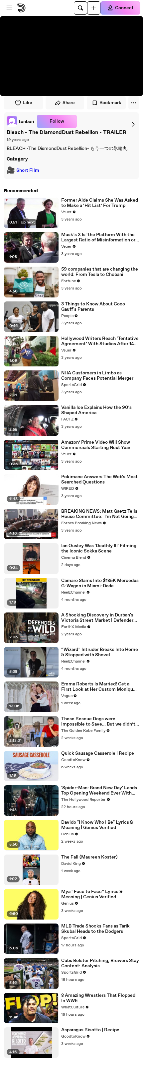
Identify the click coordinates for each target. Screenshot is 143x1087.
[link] (20, 121)
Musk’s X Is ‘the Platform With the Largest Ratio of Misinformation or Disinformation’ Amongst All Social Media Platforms (99, 237)
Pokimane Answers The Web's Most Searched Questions (99, 479)
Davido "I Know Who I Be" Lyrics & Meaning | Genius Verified (97, 825)
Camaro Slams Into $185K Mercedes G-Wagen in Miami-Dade (100, 583)
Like (27, 103)
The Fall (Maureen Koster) (89, 857)
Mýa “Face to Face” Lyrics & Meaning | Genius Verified (91, 894)
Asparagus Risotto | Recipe (90, 1030)
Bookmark (110, 103)
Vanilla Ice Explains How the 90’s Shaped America (96, 410)
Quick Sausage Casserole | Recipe (97, 753)
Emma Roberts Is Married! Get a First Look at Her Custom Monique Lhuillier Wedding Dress (98, 686)
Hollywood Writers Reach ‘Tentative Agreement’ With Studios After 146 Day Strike (100, 341)
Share (69, 103)
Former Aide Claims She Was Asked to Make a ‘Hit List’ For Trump (99, 203)
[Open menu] (9, 8)
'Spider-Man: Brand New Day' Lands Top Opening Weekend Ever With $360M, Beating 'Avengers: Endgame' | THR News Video (99, 790)
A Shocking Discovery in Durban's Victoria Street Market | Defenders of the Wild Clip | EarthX (98, 617)
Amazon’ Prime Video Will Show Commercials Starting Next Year (95, 445)
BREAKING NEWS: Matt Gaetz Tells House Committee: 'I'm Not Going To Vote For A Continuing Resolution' (99, 514)
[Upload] (93, 8)
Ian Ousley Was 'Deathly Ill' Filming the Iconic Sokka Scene (98, 548)
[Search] (80, 8)
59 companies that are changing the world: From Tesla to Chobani (99, 272)
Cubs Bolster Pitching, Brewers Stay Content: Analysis (100, 963)
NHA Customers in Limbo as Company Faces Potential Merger (97, 375)
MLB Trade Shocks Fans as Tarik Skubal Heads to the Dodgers (95, 929)
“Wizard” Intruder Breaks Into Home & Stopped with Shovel (99, 652)
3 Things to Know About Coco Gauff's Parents (93, 306)
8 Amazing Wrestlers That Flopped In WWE (98, 998)
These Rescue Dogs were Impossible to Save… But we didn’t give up (98, 721)
